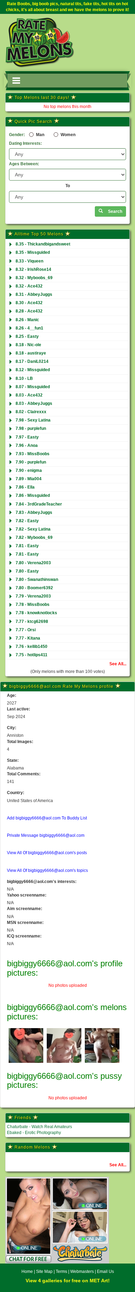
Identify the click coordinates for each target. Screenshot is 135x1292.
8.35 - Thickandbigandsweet (43, 244)
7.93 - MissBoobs (33, 453)
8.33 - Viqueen (29, 261)
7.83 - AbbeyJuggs (34, 512)
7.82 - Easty (27, 520)
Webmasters (82, 1271)
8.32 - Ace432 (29, 286)
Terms (61, 1271)
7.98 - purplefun (31, 428)
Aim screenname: (24, 908)
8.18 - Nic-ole (28, 344)
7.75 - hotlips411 (31, 654)
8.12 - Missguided (33, 369)
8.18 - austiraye (31, 353)
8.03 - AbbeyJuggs (34, 403)
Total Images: (20, 741)
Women (67, 134)
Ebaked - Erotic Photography (34, 1132)
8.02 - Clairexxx (31, 411)
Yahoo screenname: (26, 895)
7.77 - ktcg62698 (32, 621)
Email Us (105, 1271)
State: (13, 760)
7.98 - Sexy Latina (33, 420)
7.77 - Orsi (26, 629)
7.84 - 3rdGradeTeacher (39, 504)
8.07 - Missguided (33, 386)
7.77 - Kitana (28, 638)
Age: (11, 695)
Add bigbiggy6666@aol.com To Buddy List (47, 818)
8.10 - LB (24, 378)
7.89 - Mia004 (29, 478)
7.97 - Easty (27, 437)
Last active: (18, 709)
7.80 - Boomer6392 (34, 587)
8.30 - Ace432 (29, 302)
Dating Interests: (25, 143)
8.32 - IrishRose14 (33, 269)
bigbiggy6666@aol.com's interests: (41, 881)
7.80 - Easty (27, 571)
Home (27, 1271)
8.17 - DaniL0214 (32, 361)
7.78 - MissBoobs (33, 604)
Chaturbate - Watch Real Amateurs (39, 1126)
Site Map (45, 1271)
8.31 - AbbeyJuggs (34, 294)
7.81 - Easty (27, 545)
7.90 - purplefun (31, 462)
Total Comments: (23, 774)
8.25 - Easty (27, 336)
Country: (15, 792)
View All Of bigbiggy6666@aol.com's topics (47, 870)
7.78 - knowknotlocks (36, 612)
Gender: (17, 134)
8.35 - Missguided (33, 252)
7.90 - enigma (29, 470)
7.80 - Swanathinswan (37, 579)
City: (11, 727)
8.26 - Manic (27, 319)
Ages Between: (24, 163)
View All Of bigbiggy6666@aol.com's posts (47, 852)
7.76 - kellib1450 (31, 646)
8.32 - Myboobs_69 (34, 277)
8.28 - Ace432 (29, 311)
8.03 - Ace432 (29, 395)
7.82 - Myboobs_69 (34, 537)
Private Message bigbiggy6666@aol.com (45, 835)
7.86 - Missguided (33, 495)
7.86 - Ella (25, 487)
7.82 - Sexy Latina (33, 529)
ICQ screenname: (24, 936)
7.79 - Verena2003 (33, 596)
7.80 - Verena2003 (33, 562)
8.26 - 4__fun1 (29, 328)
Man (39, 134)
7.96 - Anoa (27, 445)
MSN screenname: (25, 922)
